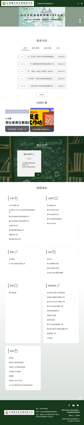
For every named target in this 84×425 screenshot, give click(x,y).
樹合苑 (49, 259)
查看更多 (42, 94)
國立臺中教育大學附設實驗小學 (57, 329)
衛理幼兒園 (50, 319)
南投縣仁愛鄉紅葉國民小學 (56, 297)
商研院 (11, 358)
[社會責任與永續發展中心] (19, 412)
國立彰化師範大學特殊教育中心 (19, 216)
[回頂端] (80, 397)
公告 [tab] (58, 48)
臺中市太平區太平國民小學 (56, 301)
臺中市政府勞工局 (53, 214)
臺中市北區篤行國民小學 (55, 306)
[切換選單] (81, 3)
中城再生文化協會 (15, 371)
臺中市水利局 (51, 223)
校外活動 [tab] (47, 48)
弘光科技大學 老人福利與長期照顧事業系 (22, 211)
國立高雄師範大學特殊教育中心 (19, 221)
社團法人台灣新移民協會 (17, 367)
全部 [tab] (25, 48)
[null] (42, 17)
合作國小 (50, 338)
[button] (80, 19)
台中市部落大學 (14, 205)
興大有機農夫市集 (53, 263)
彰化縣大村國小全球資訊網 (56, 292)
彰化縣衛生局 (51, 205)
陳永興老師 (12, 292)
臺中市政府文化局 (53, 210)
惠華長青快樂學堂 (53, 310)
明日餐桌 (12, 259)
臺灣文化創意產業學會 (16, 362)
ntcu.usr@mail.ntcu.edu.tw (48, 411)
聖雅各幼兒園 (51, 315)
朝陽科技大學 (13, 234)
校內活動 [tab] (35, 48)
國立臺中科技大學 (15, 239)
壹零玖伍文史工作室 (15, 380)
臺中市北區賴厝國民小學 (55, 324)
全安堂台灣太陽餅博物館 (55, 272)
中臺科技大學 (13, 225)
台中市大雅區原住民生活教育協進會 (21, 385)
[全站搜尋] (78, 3)
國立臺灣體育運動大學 (16, 230)
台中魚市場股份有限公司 (17, 263)
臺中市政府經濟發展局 (54, 219)
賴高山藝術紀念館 (53, 268)
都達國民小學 (51, 333)
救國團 (11, 376)
